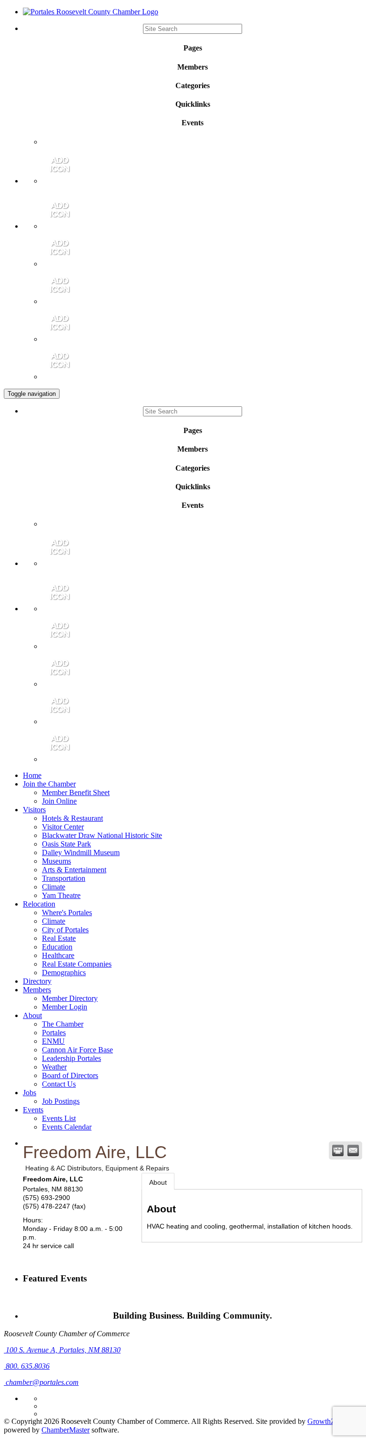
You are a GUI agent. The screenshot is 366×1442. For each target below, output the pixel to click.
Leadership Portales (71, 1058)
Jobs (29, 1093)
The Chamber (62, 1024)
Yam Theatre (61, 895)
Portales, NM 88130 (63, 1350)
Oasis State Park (66, 844)
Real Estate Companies (77, 964)
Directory (37, 981)
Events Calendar (67, 1127)
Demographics (64, 972)
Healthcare (58, 955)
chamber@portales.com (41, 1382)
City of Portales (65, 930)
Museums (56, 861)
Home (32, 775)
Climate (53, 887)
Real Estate (59, 938)
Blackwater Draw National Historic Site (102, 835)
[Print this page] (338, 1150)
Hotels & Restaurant (72, 818)
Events (33, 1110)
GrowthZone (326, 1421)
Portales (54, 1033)
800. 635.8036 (27, 1366)
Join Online (59, 801)
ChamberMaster (65, 1430)
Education (57, 947)
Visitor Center (63, 827)
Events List (59, 1118)
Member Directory (70, 998)
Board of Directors (70, 1075)
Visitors (34, 810)
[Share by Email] (353, 1150)
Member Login (64, 1007)
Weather (54, 1067)
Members (37, 990)
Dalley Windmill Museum (81, 852)
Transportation (63, 878)
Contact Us (59, 1084)
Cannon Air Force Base (77, 1050)
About (32, 1015)
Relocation (39, 904)
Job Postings (61, 1101)
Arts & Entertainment (74, 870)
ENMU (53, 1041)
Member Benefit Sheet (76, 792)
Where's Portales (67, 912)
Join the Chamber (49, 784)
